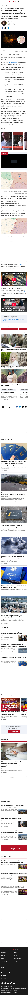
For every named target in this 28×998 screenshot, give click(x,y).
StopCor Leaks (6, 856)
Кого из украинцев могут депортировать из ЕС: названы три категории (13, 586)
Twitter (16, 319)
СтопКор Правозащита (6, 970)
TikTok (4, 320)
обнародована (13, 62)
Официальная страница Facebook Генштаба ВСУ (16, 326)
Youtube (13, 319)
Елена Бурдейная (12, 21)
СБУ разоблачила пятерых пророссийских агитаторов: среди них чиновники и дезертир (13, 633)
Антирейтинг (17, 961)
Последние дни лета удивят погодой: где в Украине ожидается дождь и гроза (13, 557)
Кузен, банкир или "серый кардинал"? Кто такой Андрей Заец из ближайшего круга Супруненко (13, 887)
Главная (3, 5)
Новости (3, 955)
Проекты (3, 952)
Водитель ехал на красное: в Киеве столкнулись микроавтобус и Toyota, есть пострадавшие (13, 494)
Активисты (3, 975)
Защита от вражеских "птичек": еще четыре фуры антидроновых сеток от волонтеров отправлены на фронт (10, 714)
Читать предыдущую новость (8, 389)
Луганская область (13, 329)
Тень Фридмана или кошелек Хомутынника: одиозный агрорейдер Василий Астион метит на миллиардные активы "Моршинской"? (13, 863)
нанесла (21, 264)
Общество (8, 5)
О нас (2, 967)
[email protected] (13, 992)
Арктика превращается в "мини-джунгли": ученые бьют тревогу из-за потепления (13, 806)
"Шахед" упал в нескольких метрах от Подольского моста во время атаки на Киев (13, 645)
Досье (2, 958)
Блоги (15, 955)
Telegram (5, 319)
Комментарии (7, 407)
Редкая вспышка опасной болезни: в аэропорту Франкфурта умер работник (12, 616)
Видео (15, 952)
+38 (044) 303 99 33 (14, 849)
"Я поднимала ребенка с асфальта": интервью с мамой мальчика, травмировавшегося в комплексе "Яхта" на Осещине (13, 764)
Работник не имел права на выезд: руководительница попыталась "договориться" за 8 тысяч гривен (11, 819)
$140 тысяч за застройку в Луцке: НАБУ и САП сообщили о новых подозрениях (13, 526)
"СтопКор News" (20, 292)
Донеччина (4, 329)
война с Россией (23, 329)
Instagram (21, 319)
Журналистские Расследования (8, 972)
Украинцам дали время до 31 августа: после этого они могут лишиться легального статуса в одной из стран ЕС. (13, 463)
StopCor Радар (4, 961)
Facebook (9, 319)
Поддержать (15, 731)
